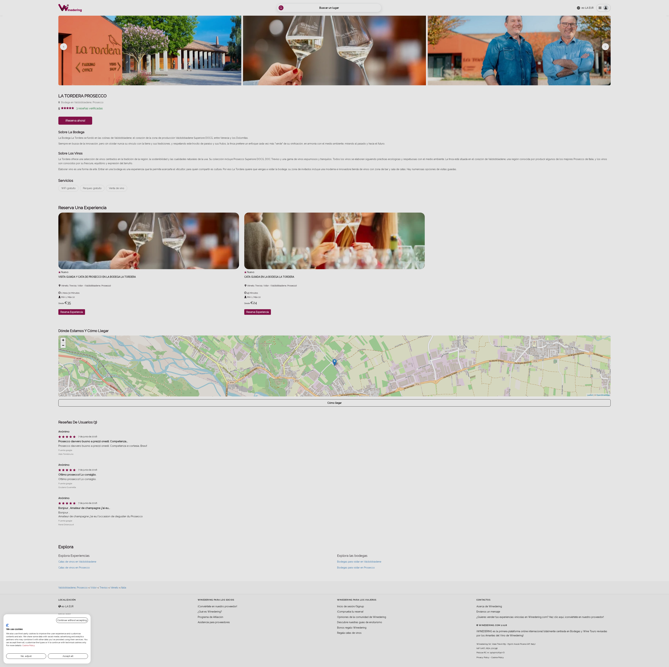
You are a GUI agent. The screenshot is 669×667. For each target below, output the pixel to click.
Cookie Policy (28, 645)
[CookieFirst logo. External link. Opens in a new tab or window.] (7, 625)
